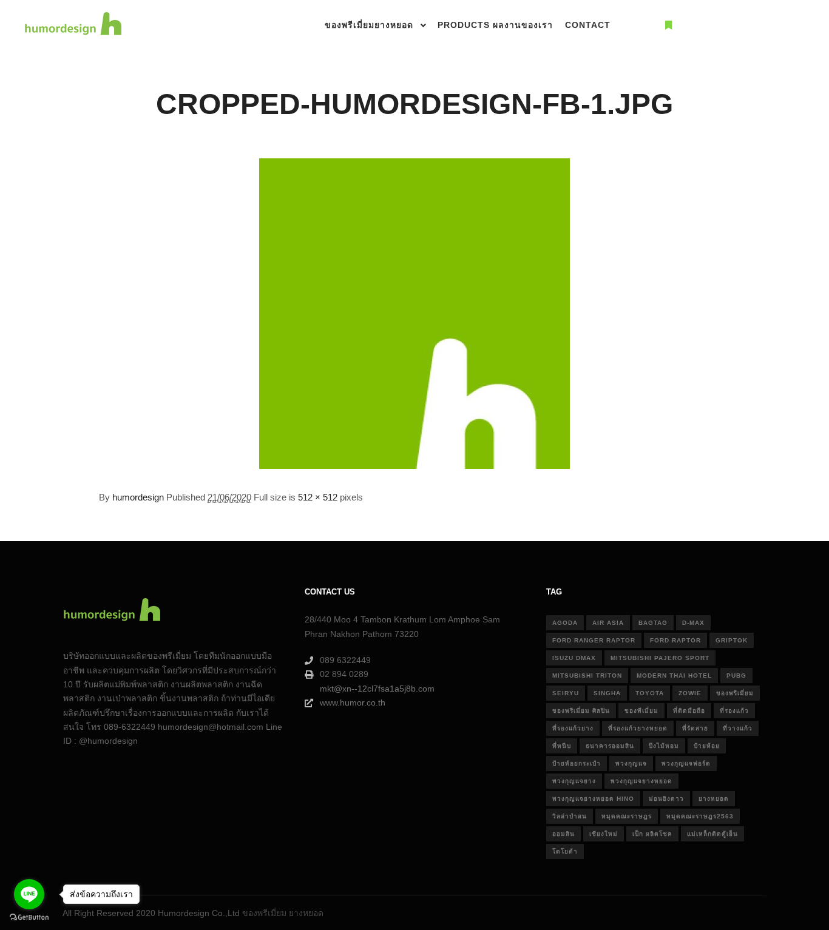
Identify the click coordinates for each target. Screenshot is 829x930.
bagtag (653, 622)
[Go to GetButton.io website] (29, 918)
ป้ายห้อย (707, 746)
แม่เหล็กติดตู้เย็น (712, 834)
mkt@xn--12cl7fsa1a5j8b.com (377, 688)
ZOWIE (690, 693)
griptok (732, 640)
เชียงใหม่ (603, 834)
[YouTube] (779, 25)
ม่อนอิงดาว (666, 798)
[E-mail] (706, 25)
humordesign (138, 497)
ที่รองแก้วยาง (573, 728)
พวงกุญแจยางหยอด (641, 781)
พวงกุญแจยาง (574, 781)
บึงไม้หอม (664, 746)
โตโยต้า (565, 851)
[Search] (646, 25)
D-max (693, 622)
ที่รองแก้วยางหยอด (638, 728)
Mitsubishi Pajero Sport (660, 658)
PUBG (736, 675)
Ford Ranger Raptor (593, 640)
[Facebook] (724, 25)
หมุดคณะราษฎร (626, 816)
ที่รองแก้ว (734, 710)
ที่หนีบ (561, 746)
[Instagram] (742, 25)
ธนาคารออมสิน (610, 746)
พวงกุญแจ (631, 763)
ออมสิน (563, 834)
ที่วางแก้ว (738, 728)
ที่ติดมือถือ (689, 710)
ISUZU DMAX (574, 658)
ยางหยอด (714, 798)
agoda (565, 622)
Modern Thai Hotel (674, 675)
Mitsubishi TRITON (587, 675)
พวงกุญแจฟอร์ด (686, 763)
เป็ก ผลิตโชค (652, 834)
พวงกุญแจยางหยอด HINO (593, 798)
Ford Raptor (675, 640)
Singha (607, 693)
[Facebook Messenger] (797, 25)
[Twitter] (760, 25)
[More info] (668, 25)
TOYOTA (649, 693)
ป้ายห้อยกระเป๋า (576, 763)
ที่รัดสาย (695, 728)
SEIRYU (565, 693)
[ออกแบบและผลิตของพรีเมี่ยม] (72, 25)
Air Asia (608, 622)
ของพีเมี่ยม (641, 710)
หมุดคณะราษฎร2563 (700, 816)
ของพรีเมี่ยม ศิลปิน (581, 710)
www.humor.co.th (352, 702)
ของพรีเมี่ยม (735, 693)
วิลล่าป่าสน (569, 816)
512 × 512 (317, 497)
